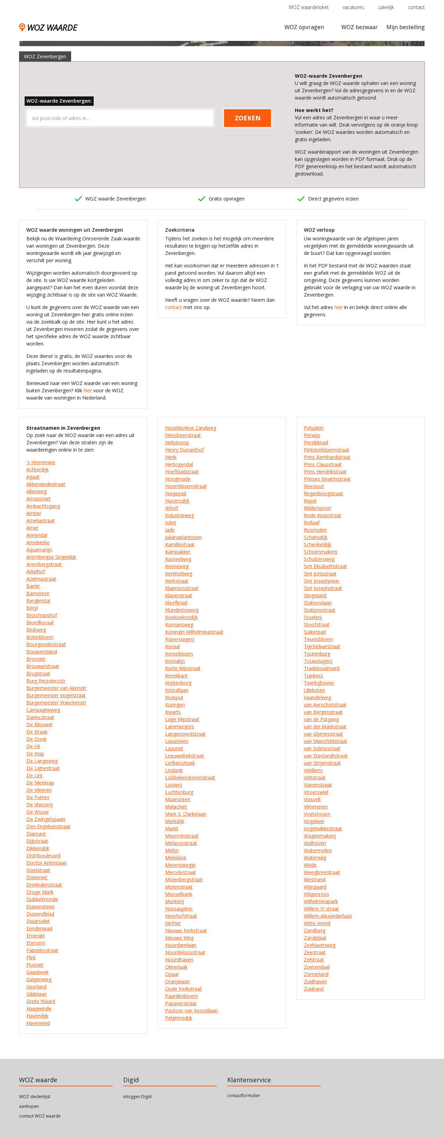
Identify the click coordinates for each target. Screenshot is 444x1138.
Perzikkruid (316, 442)
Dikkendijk (37, 848)
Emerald (35, 935)
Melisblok (175, 857)
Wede (310, 865)
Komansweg (179, 624)
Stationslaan (318, 602)
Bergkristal (38, 600)
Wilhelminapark (321, 901)
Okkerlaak (176, 967)
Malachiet (176, 806)
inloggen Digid (137, 1097)
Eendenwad (39, 928)
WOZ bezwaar (359, 27)
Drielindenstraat (44, 884)
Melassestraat (181, 843)
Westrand (314, 879)
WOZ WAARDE (52, 27)
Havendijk (37, 1015)
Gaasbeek (37, 972)
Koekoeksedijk (181, 617)
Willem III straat (321, 908)
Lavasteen (176, 741)
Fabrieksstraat (42, 950)
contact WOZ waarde (40, 1116)
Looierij (173, 784)
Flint (31, 957)
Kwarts (173, 712)
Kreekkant (176, 675)
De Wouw (37, 811)
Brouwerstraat (42, 666)
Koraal (172, 646)
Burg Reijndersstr (45, 680)
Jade (170, 530)
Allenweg (36, 491)
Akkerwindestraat (45, 484)
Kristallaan (176, 690)
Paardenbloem (181, 996)
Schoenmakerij (320, 551)
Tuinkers (313, 675)
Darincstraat (40, 717)
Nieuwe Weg (179, 937)
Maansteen (177, 799)
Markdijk (174, 821)
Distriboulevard (43, 855)
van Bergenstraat (323, 712)
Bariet (33, 586)
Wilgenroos (316, 894)
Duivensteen (40, 906)
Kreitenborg (178, 682)
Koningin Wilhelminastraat (194, 631)
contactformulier (243, 1095)
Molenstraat (179, 886)
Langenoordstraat (185, 733)
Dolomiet (37, 877)
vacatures (353, 7)
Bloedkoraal (39, 622)
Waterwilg (315, 857)
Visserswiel (316, 792)
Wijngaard (315, 886)
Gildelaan (36, 994)
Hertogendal (179, 464)
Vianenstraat (318, 784)
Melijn (172, 850)
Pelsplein (314, 428)
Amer (32, 527)
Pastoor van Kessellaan (191, 1010)
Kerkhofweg (178, 573)
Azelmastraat (41, 578)
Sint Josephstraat (323, 588)
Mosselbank (178, 894)
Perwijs (312, 435)
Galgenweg (38, 979)
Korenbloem (179, 653)
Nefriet (173, 923)
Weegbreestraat (322, 872)
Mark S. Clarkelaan (185, 814)
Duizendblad (40, 913)
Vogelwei (314, 821)
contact (416, 7)
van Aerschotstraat (325, 704)
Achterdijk (37, 469)
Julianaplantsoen (183, 537)
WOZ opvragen (304, 27)
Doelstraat (38, 870)
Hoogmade (177, 479)
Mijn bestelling (405, 27)
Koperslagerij (180, 639)
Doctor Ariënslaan (46, 862)
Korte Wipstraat (182, 668)
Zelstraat (314, 959)
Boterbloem (39, 637)
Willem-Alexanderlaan (328, 916)
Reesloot (314, 486)
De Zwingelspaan (45, 819)
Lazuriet (174, 748)
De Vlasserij (39, 804)
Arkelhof (35, 571)
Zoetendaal (317, 967)
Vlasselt (312, 799)
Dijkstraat (37, 841)
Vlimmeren (316, 806)
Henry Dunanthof (184, 449)
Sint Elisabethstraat (325, 566)
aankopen (29, 1106)
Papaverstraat (181, 1003)
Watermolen (318, 850)
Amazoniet (38, 498)
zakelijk (386, 7)
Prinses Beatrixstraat (327, 479)
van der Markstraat (325, 726)
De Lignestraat (43, 768)
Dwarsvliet (38, 921)
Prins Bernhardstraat (327, 457)
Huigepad (175, 493)
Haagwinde (38, 1008)
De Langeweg (42, 761)
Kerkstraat (176, 580)
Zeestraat (315, 952)
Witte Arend (317, 923)
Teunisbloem (318, 639)
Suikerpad (315, 631)
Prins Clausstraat (323, 464)
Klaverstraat (178, 595)
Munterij (174, 901)
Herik (171, 457)
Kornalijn (175, 661)
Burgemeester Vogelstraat (56, 695)
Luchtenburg (179, 792)
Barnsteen (38, 593)
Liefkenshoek (180, 763)
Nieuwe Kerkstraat (186, 930)
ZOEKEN (248, 118)
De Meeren (39, 790)
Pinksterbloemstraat (326, 449)
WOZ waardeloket (309, 7)
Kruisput (174, 697)
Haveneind (38, 1023)
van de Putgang (321, 719)
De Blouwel (39, 724)
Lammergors (179, 726)
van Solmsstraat (322, 748)
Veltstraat (314, 777)
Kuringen (175, 704)
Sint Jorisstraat (320, 573)
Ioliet (170, 522)
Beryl (32, 608)
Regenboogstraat (323, 493)
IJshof (171, 508)
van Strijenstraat (322, 763)
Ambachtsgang (43, 506)
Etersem (35, 943)
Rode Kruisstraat (322, 515)
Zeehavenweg (319, 945)
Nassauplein (179, 908)
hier (88, 390)
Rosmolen (315, 530)
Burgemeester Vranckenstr (56, 702)
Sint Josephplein (321, 580)
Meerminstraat (181, 835)
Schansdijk (315, 537)
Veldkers (313, 770)
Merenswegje (180, 865)
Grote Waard (40, 1001)
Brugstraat (38, 673)
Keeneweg (177, 566)
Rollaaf (311, 522)
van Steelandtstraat (326, 755)
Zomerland (316, 974)
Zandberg (314, 930)
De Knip (35, 753)
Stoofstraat (317, 624)
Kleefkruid (176, 602)
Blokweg (36, 629)
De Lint (34, 775)
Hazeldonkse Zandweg (190, 428)
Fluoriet (34, 964)
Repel (310, 500)
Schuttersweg (319, 559)
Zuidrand (314, 988)
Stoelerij (313, 617)
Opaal (171, 974)
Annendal (36, 535)
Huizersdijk (177, 500)
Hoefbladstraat (182, 471)
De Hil (33, 746)
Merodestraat (180, 872)
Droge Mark (39, 892)
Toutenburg (317, 653)
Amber (33, 513)
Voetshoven (317, 814)
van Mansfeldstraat (325, 741)
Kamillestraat (180, 544)
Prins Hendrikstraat (325, 471)
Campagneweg (43, 710)
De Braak (37, 731)
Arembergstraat (44, 564)
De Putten (37, 797)
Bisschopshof (41, 615)
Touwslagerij (318, 661)
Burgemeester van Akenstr (56, 688)
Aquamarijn (39, 549)
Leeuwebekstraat (184, 755)
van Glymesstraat (323, 733)
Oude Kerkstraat (183, 988)
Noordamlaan (180, 945)
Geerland (36, 986)
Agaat (33, 476)
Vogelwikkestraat (323, 828)
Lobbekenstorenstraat (190, 777)
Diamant (36, 833)
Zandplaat (315, 937)
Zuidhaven (315, 981)
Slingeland (315, 595)
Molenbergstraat (184, 879)
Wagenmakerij (320, 835)
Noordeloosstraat (185, 952)
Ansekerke (38, 542)
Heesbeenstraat (183, 435)
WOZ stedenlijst (34, 1097)
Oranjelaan (177, 981)
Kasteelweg (178, 559)
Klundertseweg (181, 610)
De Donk (36, 739)
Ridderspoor (317, 508)
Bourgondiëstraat (46, 644)
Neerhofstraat (181, 916)
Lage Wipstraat (182, 719)
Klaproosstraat (181, 588)
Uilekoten (314, 690)
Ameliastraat (40, 520)
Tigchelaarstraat (322, 646)
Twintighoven (319, 682)
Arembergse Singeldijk (51, 557)
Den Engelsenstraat (48, 826)
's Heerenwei (40, 462)
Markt (171, 828)
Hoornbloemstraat (186, 486)
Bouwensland (41, 651)
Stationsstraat (319, 610)
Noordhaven (179, 959)
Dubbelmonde (42, 899)
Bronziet (35, 659)
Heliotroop (177, 442)
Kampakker (177, 551)
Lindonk (174, 770)
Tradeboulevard (321, 668)
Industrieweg (179, 515)
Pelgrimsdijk (178, 1018)
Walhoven (315, 843)
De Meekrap (40, 782)
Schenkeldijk (317, 544)
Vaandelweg (317, 697)
